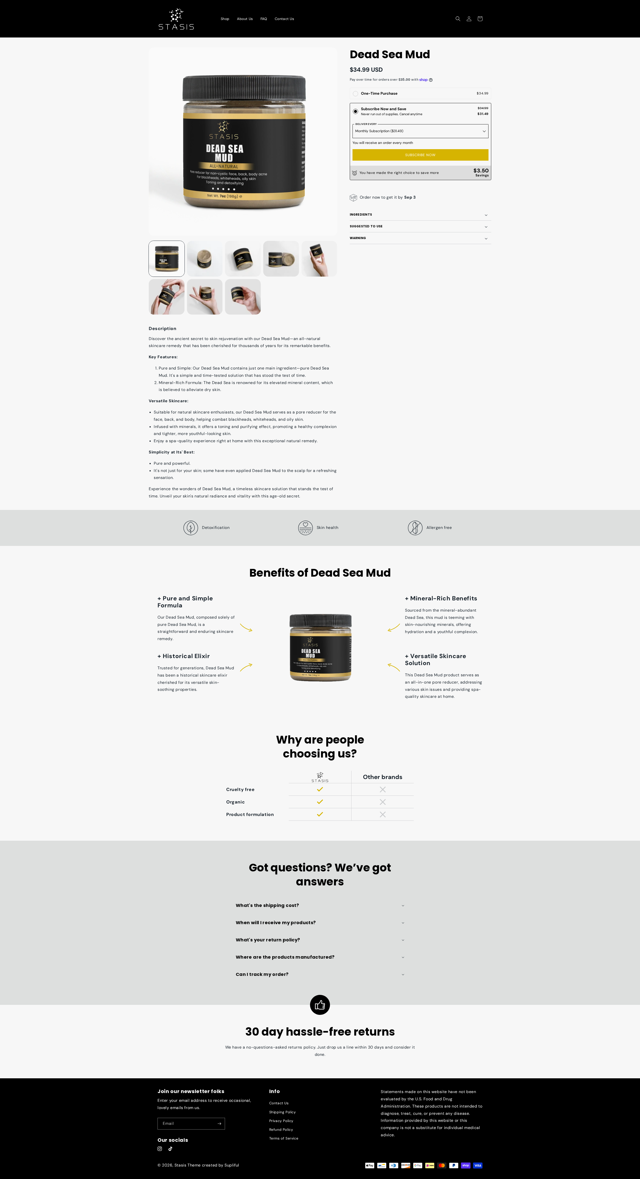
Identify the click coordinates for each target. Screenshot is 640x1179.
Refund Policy (281, 1129)
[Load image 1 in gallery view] (166, 259)
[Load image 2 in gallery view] (205, 259)
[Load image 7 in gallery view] (205, 297)
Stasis (180, 1165)
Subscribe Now (420, 155)
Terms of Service (283, 1138)
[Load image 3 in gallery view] (243, 259)
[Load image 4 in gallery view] (281, 259)
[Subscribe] (219, 1124)
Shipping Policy (282, 1112)
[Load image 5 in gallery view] (319, 259)
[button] (458, 18)
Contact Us (279, 1103)
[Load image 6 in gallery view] (166, 297)
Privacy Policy (281, 1121)
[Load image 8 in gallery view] (243, 297)
